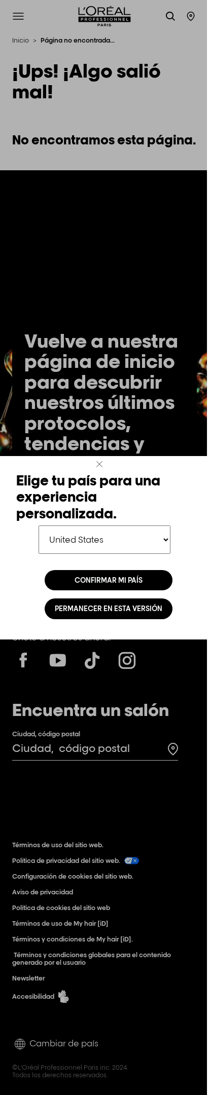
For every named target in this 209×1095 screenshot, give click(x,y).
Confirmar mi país (109, 580)
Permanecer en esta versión (108, 609)
